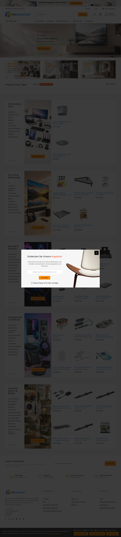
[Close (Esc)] (96, 253)
